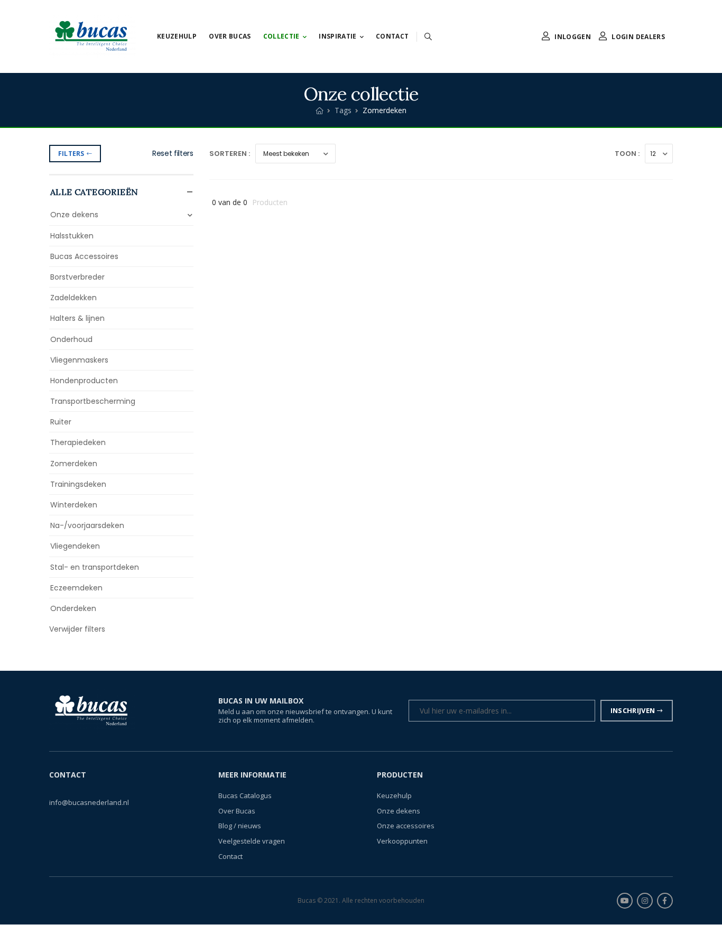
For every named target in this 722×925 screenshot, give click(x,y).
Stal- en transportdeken (94, 567)
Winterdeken (73, 505)
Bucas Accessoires (84, 256)
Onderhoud (71, 339)
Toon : (627, 154)
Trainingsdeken (78, 484)
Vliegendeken (75, 546)
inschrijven (632, 710)
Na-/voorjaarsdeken (87, 525)
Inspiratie (338, 36)
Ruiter (60, 422)
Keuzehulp (177, 36)
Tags (343, 110)
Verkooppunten (402, 841)
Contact (392, 36)
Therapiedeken (78, 442)
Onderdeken (73, 608)
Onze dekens (74, 214)
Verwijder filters (77, 629)
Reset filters (172, 153)
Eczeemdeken (76, 587)
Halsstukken (72, 235)
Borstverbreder (77, 277)
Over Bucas (230, 36)
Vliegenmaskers (79, 360)
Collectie (281, 36)
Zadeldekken (73, 297)
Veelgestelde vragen (251, 841)
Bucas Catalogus (245, 796)
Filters (71, 153)
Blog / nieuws (239, 826)
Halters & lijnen (77, 318)
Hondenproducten (84, 380)
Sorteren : (229, 154)
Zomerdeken (73, 463)
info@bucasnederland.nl (89, 803)
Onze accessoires (405, 826)
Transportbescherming (92, 401)
